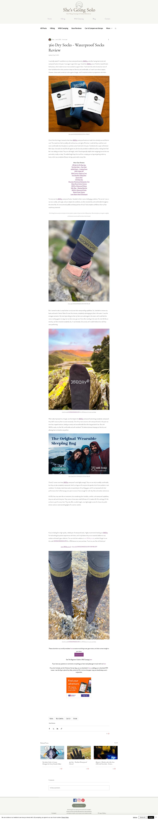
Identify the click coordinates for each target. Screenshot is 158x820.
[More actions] (108, 40)
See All (116, 743)
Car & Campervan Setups (94, 28)
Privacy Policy (65, 817)
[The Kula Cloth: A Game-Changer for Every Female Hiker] (52, 752)
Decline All (142, 817)
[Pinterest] (83, 800)
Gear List (68, 718)
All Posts (43, 28)
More (108, 28)
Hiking (52, 28)
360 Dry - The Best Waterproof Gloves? (78, 763)
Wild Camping (63, 28)
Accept (151, 817)
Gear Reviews (76, 28)
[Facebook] (75, 800)
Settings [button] (135, 817)
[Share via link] (61, 728)
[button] (115, 28)
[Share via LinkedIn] (57, 728)
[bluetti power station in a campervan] (106, 752)
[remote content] (79, 518)
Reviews (75, 718)
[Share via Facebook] (49, 728)
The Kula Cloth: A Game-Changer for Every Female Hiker (51, 763)
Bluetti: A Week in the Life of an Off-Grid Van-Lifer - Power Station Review (105, 763)
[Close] (156, 817)
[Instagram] (79, 800)
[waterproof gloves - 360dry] (79, 752)
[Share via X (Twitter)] (53, 728)
